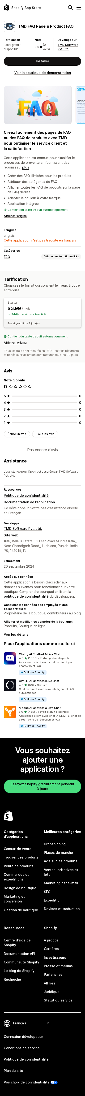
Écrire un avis (17, 434)
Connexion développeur (23, 1037)
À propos (51, 940)
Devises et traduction (62, 909)
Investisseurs (55, 957)
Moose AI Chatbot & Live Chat (40, 708)
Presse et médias (58, 966)
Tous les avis (45, 434)
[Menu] (78, 7)
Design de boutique (20, 888)
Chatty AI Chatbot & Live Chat (39, 654)
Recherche (12, 979)
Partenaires (53, 974)
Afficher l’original (15, 216)
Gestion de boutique (21, 910)
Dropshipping (55, 844)
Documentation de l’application (29, 502)
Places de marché (58, 852)
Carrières (51, 949)
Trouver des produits (21, 857)
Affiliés (49, 983)
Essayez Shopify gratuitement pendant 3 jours (42, 786)
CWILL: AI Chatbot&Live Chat (39, 681)
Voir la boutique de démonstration (42, 73)
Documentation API (19, 954)
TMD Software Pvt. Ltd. (23, 528)
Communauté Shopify (21, 962)
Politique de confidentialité (26, 495)
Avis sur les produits (60, 861)
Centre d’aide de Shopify (17, 942)
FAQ (7, 257)
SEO (47, 892)
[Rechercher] (70, 7)
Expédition (52, 900)
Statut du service (58, 1000)
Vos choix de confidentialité (27, 1082)
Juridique (52, 992)
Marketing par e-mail (61, 883)
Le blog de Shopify (19, 971)
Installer (42, 61)
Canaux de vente (17, 849)
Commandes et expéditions (16, 876)
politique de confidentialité (26, 596)
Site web (11, 535)
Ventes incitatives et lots (61, 872)
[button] (42, 663)
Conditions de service (22, 1048)
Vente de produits (19, 866)
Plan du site (13, 1071)
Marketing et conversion (14, 898)
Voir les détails (16, 634)
